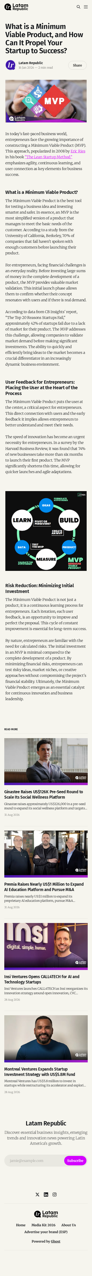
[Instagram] (54, 1194)
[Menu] (85, 6)
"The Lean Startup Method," (48, 157)
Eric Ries (78, 151)
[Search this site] (78, 6)
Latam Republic (31, 63)
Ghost (55, 1241)
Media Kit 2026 (43, 1225)
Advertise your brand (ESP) (46, 1232)
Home (20, 1225)
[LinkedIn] (46, 1194)
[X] (37, 1194)
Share (77, 65)
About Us (68, 1225)
